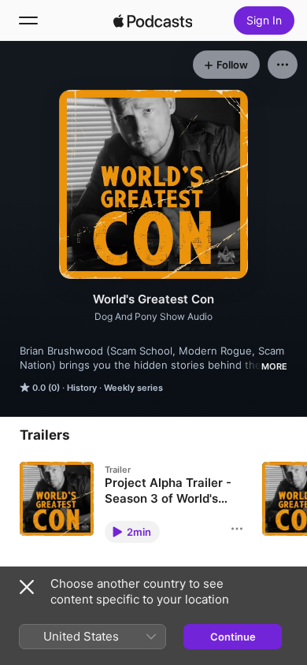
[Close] (27, 587)
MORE (274, 366)
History (82, 387)
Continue (233, 636)
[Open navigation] (28, 20)
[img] (153, 20)
